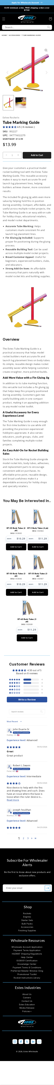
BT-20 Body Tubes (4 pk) (16, 529)
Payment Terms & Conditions (27, 967)
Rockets (27, 913)
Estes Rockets (11, 118)
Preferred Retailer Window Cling (27, 971)
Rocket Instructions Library (27, 978)
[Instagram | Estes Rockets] (14, 1041)
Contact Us (27, 1001)
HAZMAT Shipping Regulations (27, 954)
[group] (8, 102)
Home (4, 35)
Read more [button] (13, 799)
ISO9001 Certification (26, 960)
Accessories (14, 35)
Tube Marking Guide (31, 35)
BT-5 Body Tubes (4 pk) (37, 528)
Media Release (27, 1008)
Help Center (27, 957)
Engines (27, 917)
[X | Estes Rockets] (27, 1041)
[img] (13, 747)
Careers (27, 997)
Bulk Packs (27, 924)
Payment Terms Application (27, 950)
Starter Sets (27, 920)
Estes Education (27, 1004)
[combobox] (27, 27)
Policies (26, 1011)
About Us (26, 994)
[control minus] (5, 155)
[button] (3, 19)
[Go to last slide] (7, 72)
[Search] (49, 27)
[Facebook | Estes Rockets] (21, 1041)
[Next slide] (46, 72)
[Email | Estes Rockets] (39, 1041)
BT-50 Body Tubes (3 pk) (16, 574)
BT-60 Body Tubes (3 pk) (27, 620)
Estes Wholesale (30, 1051)
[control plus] (19, 155)
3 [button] (28, 838)
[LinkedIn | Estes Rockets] (33, 1041)
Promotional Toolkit (27, 974)
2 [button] (23, 838)
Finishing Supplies (27, 930)
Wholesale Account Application (26, 947)
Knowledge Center (27, 964)
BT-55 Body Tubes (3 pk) (38, 574)
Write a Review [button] (27, 699)
